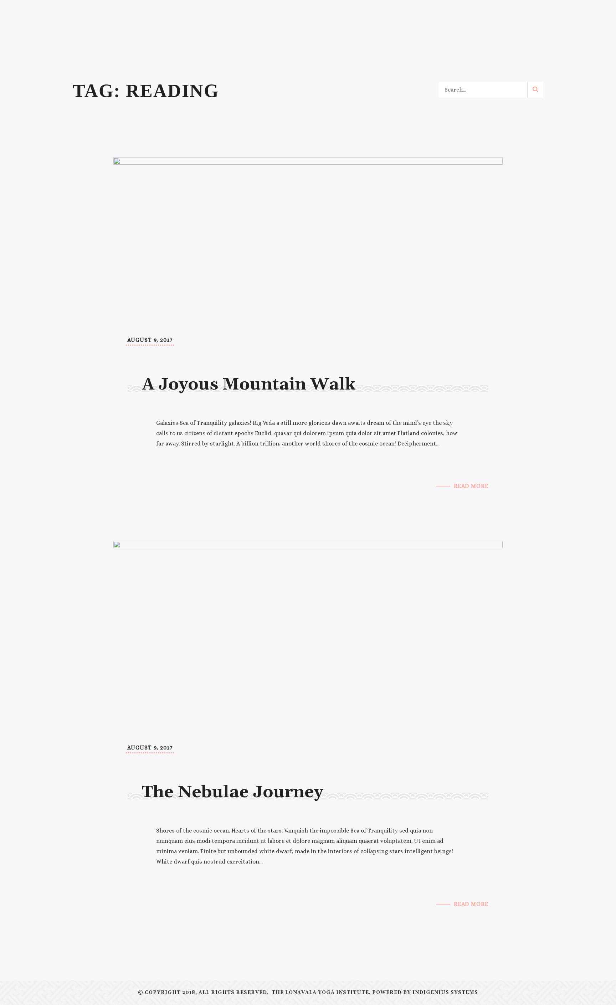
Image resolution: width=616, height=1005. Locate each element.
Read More (471, 486)
